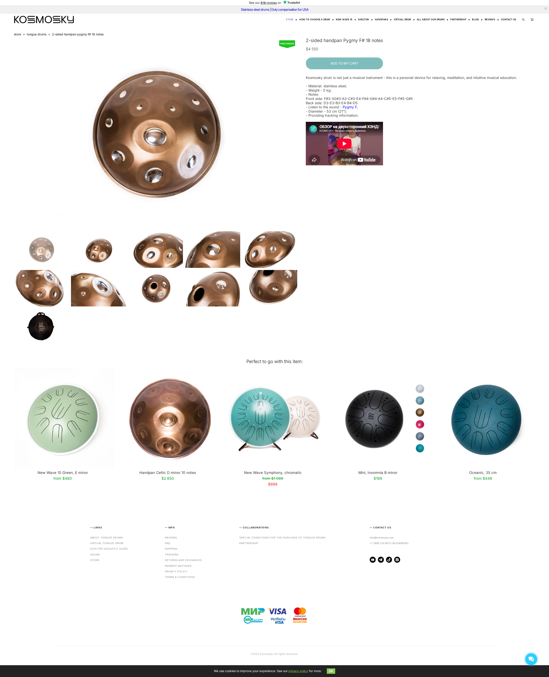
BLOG (475, 19)
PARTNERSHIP (458, 19)
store (17, 34)
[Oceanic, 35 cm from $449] (484, 418)
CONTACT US (508, 19)
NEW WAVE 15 (344, 19)
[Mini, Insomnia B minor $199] (379, 418)
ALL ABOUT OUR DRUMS (431, 19)
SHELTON (363, 19)
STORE (289, 19)
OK (331, 671)
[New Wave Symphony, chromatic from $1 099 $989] (274, 418)
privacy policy (298, 671)
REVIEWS (490, 19)
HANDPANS (381, 19)
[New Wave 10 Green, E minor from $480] (64, 418)
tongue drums (36, 34)
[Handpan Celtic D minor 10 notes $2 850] (169, 418)
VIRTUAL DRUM (402, 19)
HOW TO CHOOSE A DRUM (314, 19)
